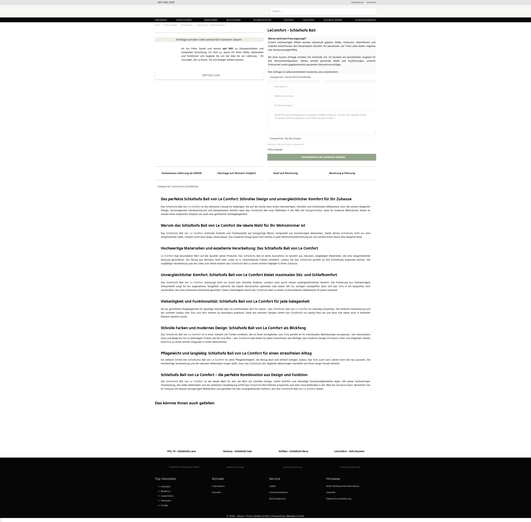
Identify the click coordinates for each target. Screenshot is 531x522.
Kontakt (371, 2)
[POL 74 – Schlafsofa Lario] (181, 432)
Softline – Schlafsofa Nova (293, 451)
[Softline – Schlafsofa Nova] (293, 433)
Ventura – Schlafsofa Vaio (237, 451)
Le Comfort (194, 206)
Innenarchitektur (278, 492)
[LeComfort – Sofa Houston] (349, 429)
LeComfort (290, 77)
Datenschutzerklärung (338, 498)
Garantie (330, 492)
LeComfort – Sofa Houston (349, 451)
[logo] (182, 11)
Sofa (341, 286)
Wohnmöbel (170, 25)
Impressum (357, 2)
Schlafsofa (172, 206)
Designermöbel (313, 210)
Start (157, 25)
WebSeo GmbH (295, 516)
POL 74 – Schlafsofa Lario (181, 451)
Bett (368, 286)
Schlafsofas (186, 25)
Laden (272, 486)
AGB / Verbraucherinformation (342, 486)
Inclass (164, 505)
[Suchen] (372, 11)
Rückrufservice (277, 498)
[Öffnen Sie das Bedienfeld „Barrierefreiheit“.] (1, 520)
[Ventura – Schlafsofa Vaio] (237, 429)
